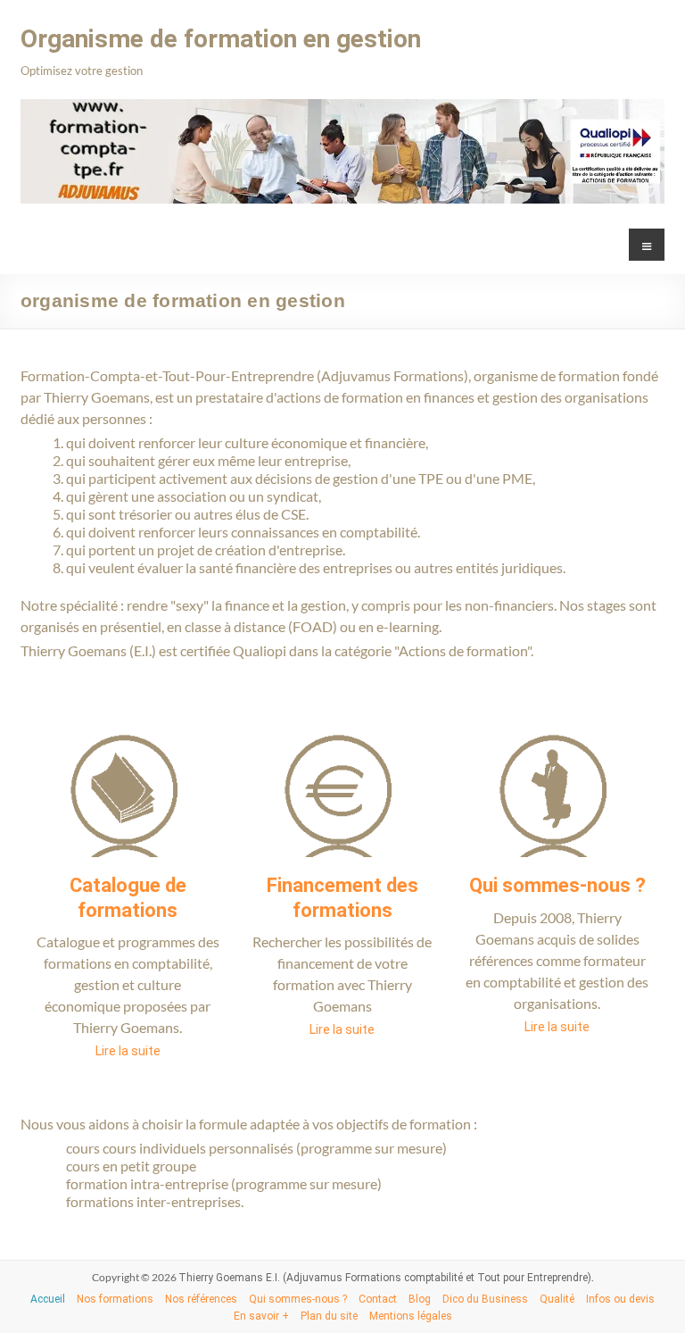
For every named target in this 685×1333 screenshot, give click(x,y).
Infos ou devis (620, 1299)
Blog (420, 1299)
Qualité (557, 1299)
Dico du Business (485, 1299)
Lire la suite (128, 1051)
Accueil (47, 1299)
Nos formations (115, 1299)
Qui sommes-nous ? (557, 885)
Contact (378, 1299)
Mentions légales (410, 1316)
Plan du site (329, 1316)
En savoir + (261, 1316)
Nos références (201, 1299)
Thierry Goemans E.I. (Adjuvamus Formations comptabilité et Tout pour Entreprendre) (384, 1277)
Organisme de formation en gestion (221, 39)
